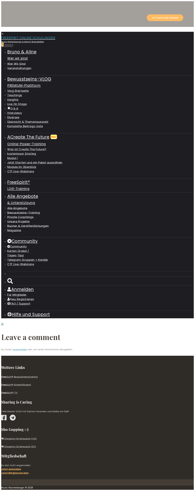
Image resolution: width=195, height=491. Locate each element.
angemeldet (20, 349)
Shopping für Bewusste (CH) (20, 438)
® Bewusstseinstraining (19, 376)
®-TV (9, 392)
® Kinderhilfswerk (16, 384)
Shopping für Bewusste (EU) (20, 446)
